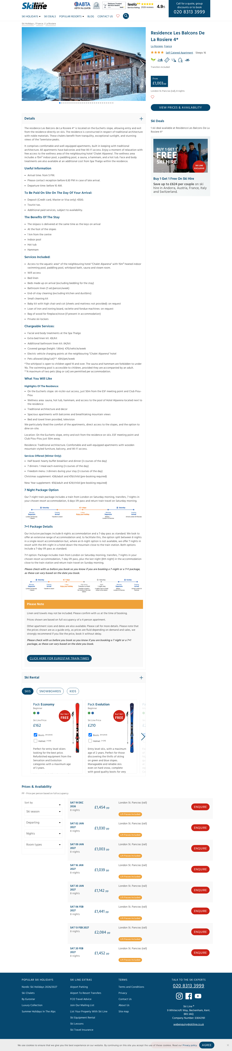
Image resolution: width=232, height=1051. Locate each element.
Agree (207, 1045)
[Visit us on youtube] (198, 996)
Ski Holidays (30, 16)
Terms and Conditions (131, 987)
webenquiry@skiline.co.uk (188, 1024)
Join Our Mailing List (82, 1005)
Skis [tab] (28, 691)
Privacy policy (190, 1045)
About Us (124, 1005)
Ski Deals (50, 16)
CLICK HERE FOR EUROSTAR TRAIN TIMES (59, 658)
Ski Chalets (28, 993)
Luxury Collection (32, 1005)
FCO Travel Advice (80, 999)
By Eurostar (28, 999)
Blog (90, 16)
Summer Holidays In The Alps (39, 1011)
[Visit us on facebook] (188, 996)
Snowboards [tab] (50, 691)
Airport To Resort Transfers (85, 993)
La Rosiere (51, 23)
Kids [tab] (73, 691)
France (39, 23)
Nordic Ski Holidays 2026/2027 (39, 987)
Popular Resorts (70, 16)
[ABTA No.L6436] (83, 8)
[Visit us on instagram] (179, 996)
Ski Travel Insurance (81, 1030)
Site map (124, 1011)
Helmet (44, 741)
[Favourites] (118, 17)
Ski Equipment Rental (82, 1017)
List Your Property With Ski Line (88, 1011)
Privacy (123, 993)
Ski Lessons (77, 1024)
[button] (141, 64)
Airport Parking (79, 987)
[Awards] (114, 8)
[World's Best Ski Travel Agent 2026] (97, 8)
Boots (45, 735)
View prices (180, 107)
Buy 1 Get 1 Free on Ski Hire (173, 178)
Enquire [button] (200, 807)
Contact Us (105, 16)
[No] (227, 1045)
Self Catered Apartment (179, 53)
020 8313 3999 (189, 12)
